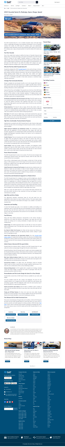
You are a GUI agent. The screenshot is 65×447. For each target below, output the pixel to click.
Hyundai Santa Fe (22, 69)
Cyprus (49, 392)
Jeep (34, 399)
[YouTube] (12, 402)
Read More (7, 361)
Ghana (49, 398)
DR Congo (49, 422)
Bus (33, 418)
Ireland (49, 402)
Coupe (34, 414)
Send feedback (8, 377)
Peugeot (34, 392)
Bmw (34, 389)
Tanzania (20, 404)
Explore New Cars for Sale (23, 314)
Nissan (34, 375)
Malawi (49, 409)
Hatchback (35, 411)
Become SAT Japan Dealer (11, 320)
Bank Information (21, 391)
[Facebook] (5, 402)
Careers (20, 381)
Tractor (34, 422)
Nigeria (49, 418)
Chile (19, 408)
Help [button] (43, 5)
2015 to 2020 (21, 427)
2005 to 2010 (21, 424)
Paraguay (49, 421)
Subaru (34, 381)
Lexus (34, 388)
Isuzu (34, 385)
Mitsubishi (34, 378)
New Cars (12, 5)
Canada (49, 388)
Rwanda (49, 425)
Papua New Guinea (51, 419)
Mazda (34, 382)
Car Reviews (20, 398)
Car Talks (8, 8)
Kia (33, 402)
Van (33, 419)
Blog (4, 8)
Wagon (34, 412)
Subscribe (15, 408)
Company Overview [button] (36, 5)
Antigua (49, 375)
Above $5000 (21, 418)
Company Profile (21, 375)
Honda (34, 379)
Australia (49, 379)
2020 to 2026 (21, 428)
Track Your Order (21, 392)
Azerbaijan (49, 381)
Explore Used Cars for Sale (11, 314)
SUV (33, 408)
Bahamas (49, 382)
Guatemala (49, 399)
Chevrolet (34, 401)
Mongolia (49, 412)
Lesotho (49, 408)
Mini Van (34, 421)
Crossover (34, 425)
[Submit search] (37, 2)
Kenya (20, 407)
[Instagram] (7, 402)
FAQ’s (19, 394)
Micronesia (49, 411)
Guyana (49, 401)
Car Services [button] (24, 5)
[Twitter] (10, 402)
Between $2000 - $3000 (22, 414)
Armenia (49, 378)
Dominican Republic (22, 405)
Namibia (49, 415)
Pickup (34, 415)
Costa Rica (49, 391)
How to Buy (20, 385)
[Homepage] (7, 2)
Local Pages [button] (17, 5)
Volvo (34, 395)
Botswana (49, 385)
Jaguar (34, 398)
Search (53, 120)
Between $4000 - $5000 (22, 417)
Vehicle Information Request (23, 388)
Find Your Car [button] (6, 5)
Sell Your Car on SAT (35, 314)
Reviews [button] (29, 5)
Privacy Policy (21, 378)
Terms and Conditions (22, 379)
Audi (34, 391)
